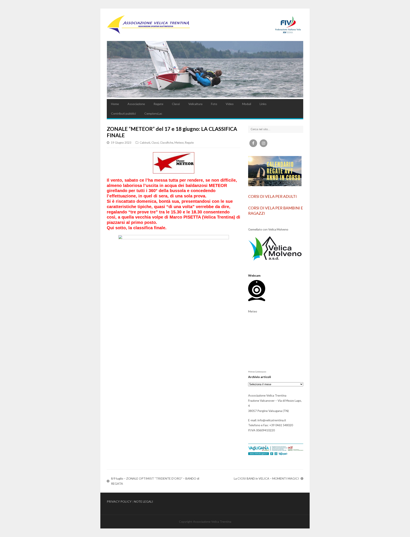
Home (115, 104)
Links (263, 104)
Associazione (136, 104)
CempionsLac (153, 113)
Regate (158, 104)
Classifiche (166, 142)
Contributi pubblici (123, 113)
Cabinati (145, 142)
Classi (176, 104)
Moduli (246, 104)
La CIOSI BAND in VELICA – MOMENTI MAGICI (266, 478)
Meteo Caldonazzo (257, 371)
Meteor (179, 142)
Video (230, 104)
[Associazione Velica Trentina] (205, 25)
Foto (214, 104)
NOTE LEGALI (143, 501)
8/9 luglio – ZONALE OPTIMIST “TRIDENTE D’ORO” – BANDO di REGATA (155, 481)
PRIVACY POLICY (119, 501)
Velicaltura (195, 104)
